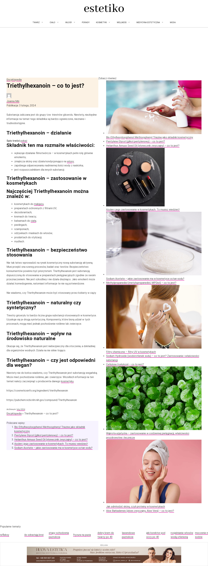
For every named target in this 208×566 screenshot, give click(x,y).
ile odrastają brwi (34, 534)
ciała (33, 220)
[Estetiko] (104, 9)
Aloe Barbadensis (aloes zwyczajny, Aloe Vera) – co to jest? (140, 510)
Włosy (68, 22)
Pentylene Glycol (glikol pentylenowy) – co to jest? (43, 435)
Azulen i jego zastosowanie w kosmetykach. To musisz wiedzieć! (51, 443)
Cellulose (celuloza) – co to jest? (125, 364)
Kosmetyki (101, 22)
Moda (173, 22)
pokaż (23, 140)
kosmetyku (67, 381)
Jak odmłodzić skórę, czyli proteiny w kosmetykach (135, 506)
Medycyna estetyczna (148, 22)
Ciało (52, 22)
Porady (86, 22)
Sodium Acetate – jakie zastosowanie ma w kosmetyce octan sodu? (53, 447)
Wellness (121, 22)
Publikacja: (21, 105)
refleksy (4, 534)
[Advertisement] (104, 52)
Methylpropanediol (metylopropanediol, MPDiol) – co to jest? (141, 282)
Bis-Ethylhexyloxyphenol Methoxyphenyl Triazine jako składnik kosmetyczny (149, 137)
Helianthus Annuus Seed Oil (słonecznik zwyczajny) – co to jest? (51, 439)
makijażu (39, 204)
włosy (70, 161)
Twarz (36, 22)
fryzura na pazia (82, 534)
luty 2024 (21, 409)
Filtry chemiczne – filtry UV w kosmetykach (131, 351)
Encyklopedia (14, 79)
